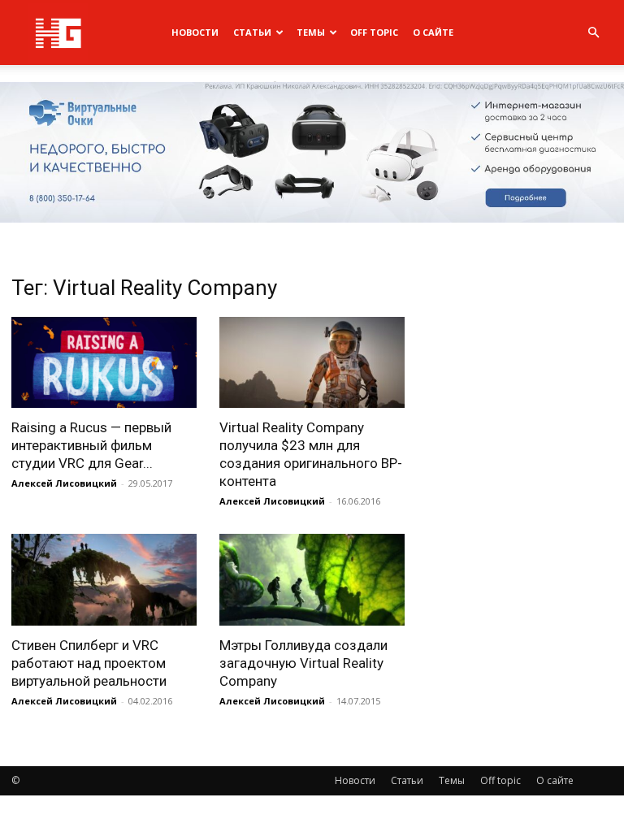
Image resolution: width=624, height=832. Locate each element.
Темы (311, 32)
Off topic (374, 32)
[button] (593, 33)
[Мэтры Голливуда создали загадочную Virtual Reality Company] (312, 580)
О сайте (433, 32)
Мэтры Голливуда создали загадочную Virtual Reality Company (303, 663)
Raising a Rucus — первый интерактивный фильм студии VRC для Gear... (91, 445)
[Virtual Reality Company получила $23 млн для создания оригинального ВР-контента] (312, 363)
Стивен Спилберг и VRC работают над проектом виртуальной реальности (89, 663)
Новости (195, 32)
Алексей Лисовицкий (64, 483)
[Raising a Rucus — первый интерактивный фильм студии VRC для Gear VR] (104, 363)
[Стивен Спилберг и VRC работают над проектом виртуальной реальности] (104, 580)
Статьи (252, 32)
